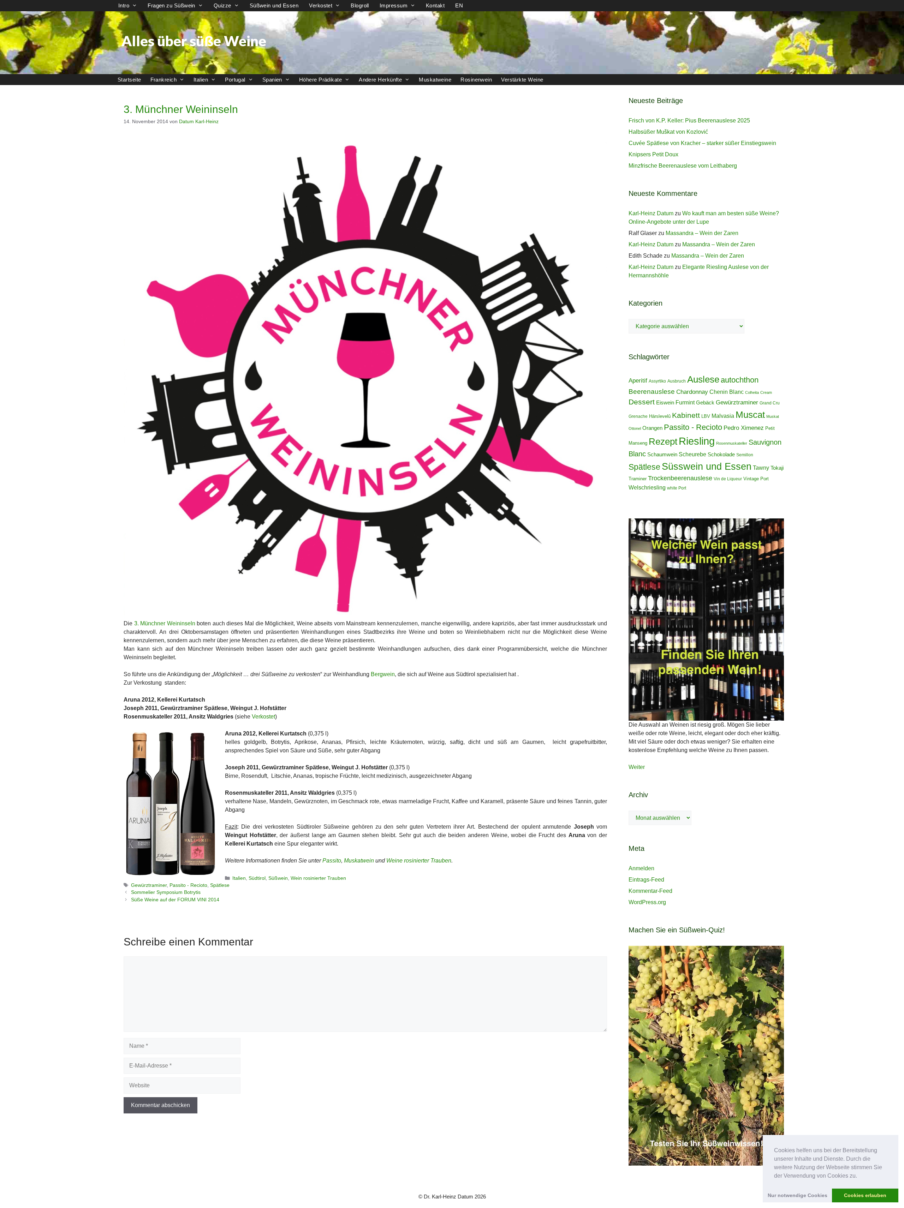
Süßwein (278, 878)
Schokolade (721, 454)
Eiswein (665, 402)
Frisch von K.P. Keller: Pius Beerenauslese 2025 (689, 121)
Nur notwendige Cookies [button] (797, 1195)
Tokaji (777, 468)
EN (459, 5)
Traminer (638, 478)
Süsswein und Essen (706, 466)
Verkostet (320, 5)
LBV (705, 416)
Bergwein (383, 674)
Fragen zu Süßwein (171, 5)
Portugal (235, 80)
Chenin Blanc (726, 392)
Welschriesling (647, 487)
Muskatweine (435, 80)
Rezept (663, 441)
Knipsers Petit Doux (653, 154)
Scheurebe (692, 454)
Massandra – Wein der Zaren (702, 233)
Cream (766, 392)
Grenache (638, 416)
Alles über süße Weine (193, 40)
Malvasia (723, 416)
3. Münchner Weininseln (164, 623)
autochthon (740, 379)
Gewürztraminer (149, 885)
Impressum (394, 5)
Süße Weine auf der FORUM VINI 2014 (175, 899)
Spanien (272, 80)
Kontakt (435, 5)
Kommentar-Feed (650, 891)
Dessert (642, 402)
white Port (676, 488)
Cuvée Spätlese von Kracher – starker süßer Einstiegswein (702, 143)
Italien (201, 80)
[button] (859, 1176)
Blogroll (360, 5)
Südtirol (257, 878)
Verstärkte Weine (522, 80)
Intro (123, 5)
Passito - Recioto (188, 885)
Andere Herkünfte (380, 80)
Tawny (761, 467)
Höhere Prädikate (320, 80)
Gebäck (705, 402)
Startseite (129, 80)
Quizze (222, 5)
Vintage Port (756, 478)
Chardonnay (692, 392)
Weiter (637, 767)
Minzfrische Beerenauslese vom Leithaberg (683, 166)
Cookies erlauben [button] (865, 1195)
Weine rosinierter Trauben (418, 861)
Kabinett (686, 415)
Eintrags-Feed (646, 880)
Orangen (652, 428)
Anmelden (641, 868)
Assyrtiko (657, 381)
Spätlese (220, 885)
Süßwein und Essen (274, 5)
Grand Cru (770, 403)
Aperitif (638, 380)
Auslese (703, 379)
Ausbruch (676, 381)
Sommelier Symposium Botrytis (166, 892)
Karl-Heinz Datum (651, 213)
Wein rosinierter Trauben (318, 878)
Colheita (752, 392)
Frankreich (163, 80)
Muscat (750, 415)
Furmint (685, 402)
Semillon (744, 454)
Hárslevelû (660, 416)
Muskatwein (359, 861)
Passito (331, 861)
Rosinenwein (476, 80)
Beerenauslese (652, 391)
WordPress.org (647, 902)
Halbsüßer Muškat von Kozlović (668, 132)
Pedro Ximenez (744, 428)
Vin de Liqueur (728, 478)
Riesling (697, 441)
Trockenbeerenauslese (680, 478)
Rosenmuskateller (731, 443)
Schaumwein (662, 454)
